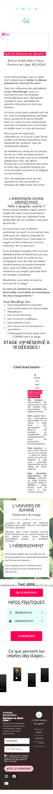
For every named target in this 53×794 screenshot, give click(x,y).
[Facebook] (17, 9)
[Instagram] (29, 9)
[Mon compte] (36, 9)
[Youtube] (23, 9)
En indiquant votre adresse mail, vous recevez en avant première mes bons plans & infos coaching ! (16, 758)
